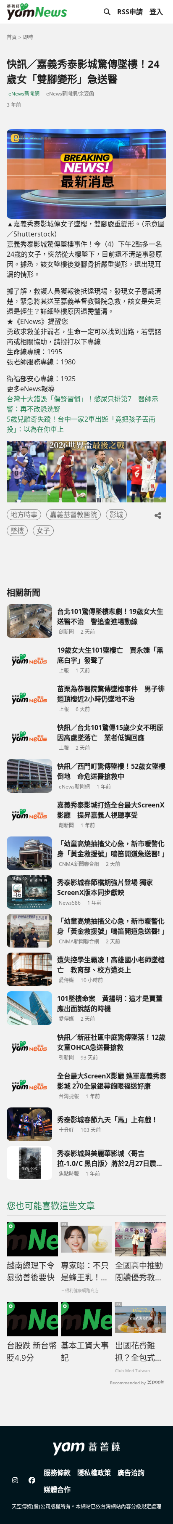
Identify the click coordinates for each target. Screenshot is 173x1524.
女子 (43, 530)
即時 (28, 37)
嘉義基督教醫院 (73, 514)
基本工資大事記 (85, 1351)
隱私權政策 (94, 1472)
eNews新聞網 (23, 93)
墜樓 (17, 530)
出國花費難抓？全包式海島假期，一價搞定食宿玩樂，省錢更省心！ (139, 1352)
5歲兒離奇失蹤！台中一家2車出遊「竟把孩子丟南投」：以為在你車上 (81, 424)
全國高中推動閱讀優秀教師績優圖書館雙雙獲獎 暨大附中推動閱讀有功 (139, 1272)
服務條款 (57, 1472)
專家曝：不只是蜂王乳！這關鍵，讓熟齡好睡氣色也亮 (85, 1272)
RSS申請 (130, 11)
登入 (156, 11)
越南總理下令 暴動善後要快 (31, 1271)
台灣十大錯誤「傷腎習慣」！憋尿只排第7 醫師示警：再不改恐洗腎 (82, 404)
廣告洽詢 (131, 1472)
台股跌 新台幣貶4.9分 (32, 1351)
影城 (116, 514)
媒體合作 (57, 1489)
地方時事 (23, 514)
